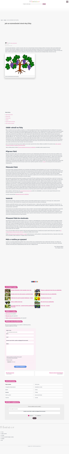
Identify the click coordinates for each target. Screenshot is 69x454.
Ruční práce (37, 384)
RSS (2, 440)
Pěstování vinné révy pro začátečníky (22, 194)
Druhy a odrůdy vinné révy (16, 301)
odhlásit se (39, 415)
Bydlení (6, 389)
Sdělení (7, 343)
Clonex (44, 161)
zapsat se (31, 415)
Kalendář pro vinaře (38, 387)
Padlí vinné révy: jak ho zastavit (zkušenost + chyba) (17, 234)
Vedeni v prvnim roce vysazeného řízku (13, 318)
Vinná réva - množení (45, 305)
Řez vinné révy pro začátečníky (47, 301)
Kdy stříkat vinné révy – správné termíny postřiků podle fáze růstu (22, 306)
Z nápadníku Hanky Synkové (10, 387)
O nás (2, 432)
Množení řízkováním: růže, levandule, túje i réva (21, 290)
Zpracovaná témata (38, 395)
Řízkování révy (8, 315)
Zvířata (36, 389)
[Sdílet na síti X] (33, 282)
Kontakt (36, 397)
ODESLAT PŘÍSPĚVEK (20, 366)
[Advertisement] (28, 12)
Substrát (7, 119)
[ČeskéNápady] (34, 2)
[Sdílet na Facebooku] (31, 282)
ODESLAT (34, 418)
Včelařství (7, 397)
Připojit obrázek (9, 359)
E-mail (7, 337)
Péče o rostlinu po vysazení (10, 123)
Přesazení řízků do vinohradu (10, 121)
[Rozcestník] (67, 2)
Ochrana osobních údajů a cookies (7, 436)
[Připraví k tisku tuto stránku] (37, 282)
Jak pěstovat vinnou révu (46, 297)
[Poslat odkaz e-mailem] (35, 282)
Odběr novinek (4, 433)
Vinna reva (8, 313)
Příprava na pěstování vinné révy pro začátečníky (26, 147)
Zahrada (7, 392)
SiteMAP (2, 438)
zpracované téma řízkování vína (25, 190)
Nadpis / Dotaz (8, 330)
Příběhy (36, 392)
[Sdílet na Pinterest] (34, 282)
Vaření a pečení (8, 395)
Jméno (7, 333)
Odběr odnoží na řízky (9, 114)
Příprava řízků (8, 116)
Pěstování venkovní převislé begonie (56, 372)
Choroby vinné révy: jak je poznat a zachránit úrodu (22, 294)
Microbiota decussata (10, 372)
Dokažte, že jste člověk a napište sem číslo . (17, 340)
